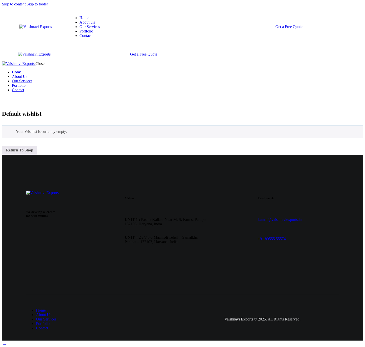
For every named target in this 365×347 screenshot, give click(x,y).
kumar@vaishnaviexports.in (280, 219)
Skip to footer (37, 4)
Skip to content (14, 4)
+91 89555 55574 (272, 239)
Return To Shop (19, 150)
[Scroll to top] (4, 343)
